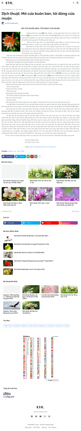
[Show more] (39, 156)
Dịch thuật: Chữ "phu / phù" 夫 (40, 204)
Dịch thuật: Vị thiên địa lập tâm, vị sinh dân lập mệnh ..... (31, 236)
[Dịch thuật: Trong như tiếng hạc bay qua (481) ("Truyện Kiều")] (8, 263)
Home (3, 9)
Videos (66, 325)
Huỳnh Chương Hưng (47, 424)
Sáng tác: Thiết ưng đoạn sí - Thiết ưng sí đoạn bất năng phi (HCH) (11, 296)
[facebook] (31, 416)
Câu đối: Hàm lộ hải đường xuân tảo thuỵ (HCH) (49, 296)
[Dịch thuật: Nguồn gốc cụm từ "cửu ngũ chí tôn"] (8, 271)
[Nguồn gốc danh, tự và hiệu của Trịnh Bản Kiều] (8, 255)
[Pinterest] (32, 156)
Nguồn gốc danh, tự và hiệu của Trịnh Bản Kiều (29, 252)
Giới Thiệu (36, 427)
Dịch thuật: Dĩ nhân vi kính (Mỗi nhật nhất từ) (12, 204)
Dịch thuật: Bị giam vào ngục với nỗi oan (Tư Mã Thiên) (13, 182)
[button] (2, 3)
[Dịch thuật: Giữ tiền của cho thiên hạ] (67, 171)
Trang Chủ (28, 427)
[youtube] (40, 416)
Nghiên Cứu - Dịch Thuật (15, 9)
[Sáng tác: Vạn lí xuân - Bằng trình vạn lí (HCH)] (11, 305)
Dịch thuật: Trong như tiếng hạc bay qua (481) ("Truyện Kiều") (33, 261)
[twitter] (36, 416)
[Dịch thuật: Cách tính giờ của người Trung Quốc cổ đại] (8, 246)
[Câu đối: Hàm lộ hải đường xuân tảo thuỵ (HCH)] (50, 289)
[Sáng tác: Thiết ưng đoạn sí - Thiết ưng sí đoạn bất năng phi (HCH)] (11, 289)
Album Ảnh (7, 325)
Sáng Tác (42, 325)
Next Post (75, 211)
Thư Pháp (50, 325)
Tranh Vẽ (59, 325)
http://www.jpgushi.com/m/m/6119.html (43, 147)
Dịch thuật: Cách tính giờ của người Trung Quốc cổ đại (31, 244)
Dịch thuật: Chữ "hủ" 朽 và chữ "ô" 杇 (40, 182)
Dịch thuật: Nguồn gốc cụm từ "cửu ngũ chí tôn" (29, 269)
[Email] (36, 156)
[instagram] (45, 416)
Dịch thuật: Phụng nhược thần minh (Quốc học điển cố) (67, 204)
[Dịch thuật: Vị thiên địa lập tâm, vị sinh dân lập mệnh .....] (8, 238)
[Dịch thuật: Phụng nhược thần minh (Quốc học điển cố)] (67, 194)
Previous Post (7, 211)
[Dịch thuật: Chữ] (40, 171)
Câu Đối (16, 325)
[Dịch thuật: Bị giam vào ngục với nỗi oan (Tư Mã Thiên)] (14, 171)
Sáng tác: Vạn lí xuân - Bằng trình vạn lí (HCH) (10, 312)
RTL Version (52, 427)
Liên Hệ (44, 427)
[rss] (49, 416)
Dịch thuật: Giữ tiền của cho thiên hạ (66, 182)
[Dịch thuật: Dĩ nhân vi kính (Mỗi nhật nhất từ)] (14, 194)
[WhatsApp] (28, 156)
